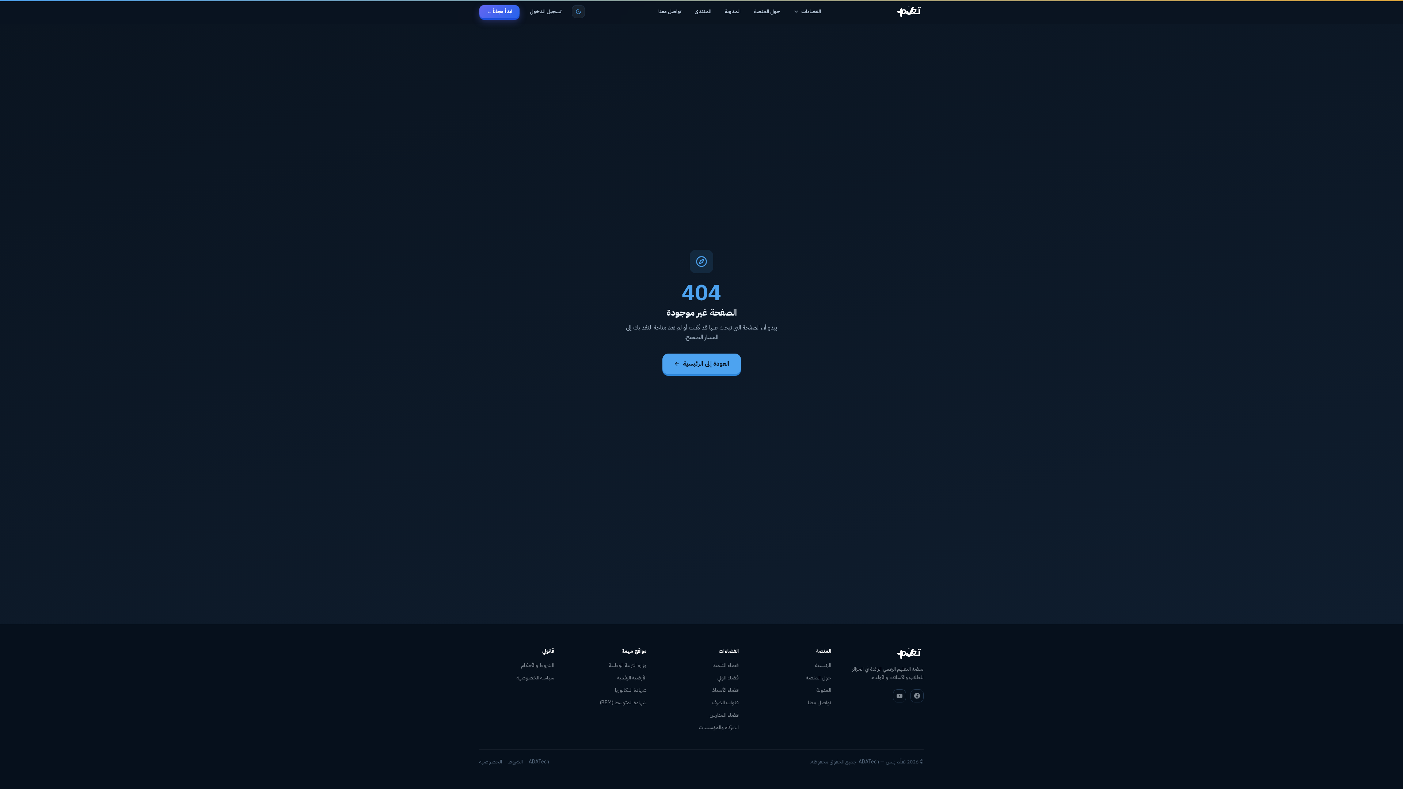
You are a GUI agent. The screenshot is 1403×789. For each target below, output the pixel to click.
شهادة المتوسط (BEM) (623, 702)
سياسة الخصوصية (535, 678)
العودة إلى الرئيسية (706, 363)
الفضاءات (811, 11)
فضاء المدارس (724, 715)
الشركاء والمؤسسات (719, 727)
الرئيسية (823, 665)
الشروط (515, 762)
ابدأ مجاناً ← (499, 11)
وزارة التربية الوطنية (628, 665)
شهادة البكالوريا (631, 690)
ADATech (539, 762)
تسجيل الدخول (546, 11)
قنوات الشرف (725, 702)
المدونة (733, 11)
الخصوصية (490, 762)
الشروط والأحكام (537, 665)
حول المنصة (767, 11)
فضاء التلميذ (726, 665)
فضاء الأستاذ (725, 690)
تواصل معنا (669, 11)
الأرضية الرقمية (632, 678)
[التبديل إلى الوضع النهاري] (578, 11)
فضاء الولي (728, 678)
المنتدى (703, 11)
